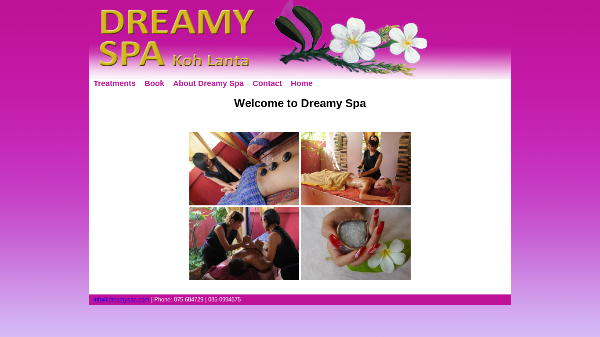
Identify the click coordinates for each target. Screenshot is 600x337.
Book (154, 83)
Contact (267, 83)
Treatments (115, 83)
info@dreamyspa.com (121, 299)
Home (302, 83)
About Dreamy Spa (208, 83)
